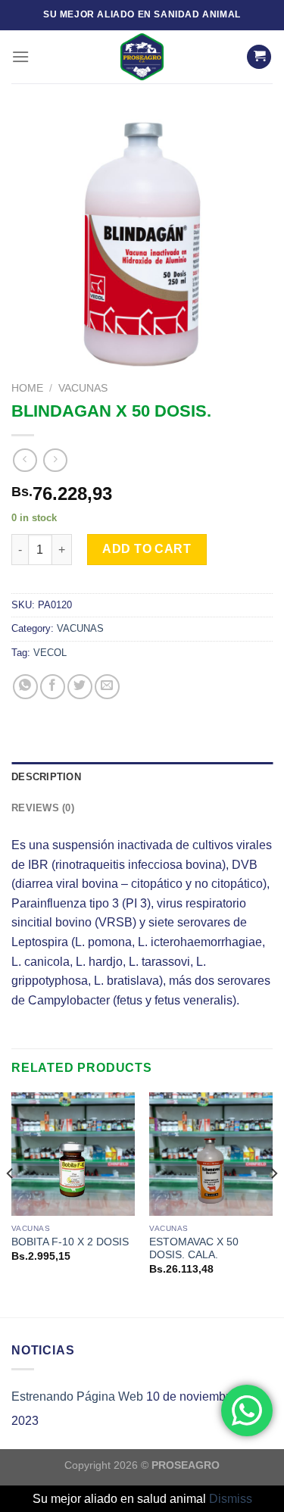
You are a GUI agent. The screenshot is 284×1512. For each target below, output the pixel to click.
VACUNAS (83, 388)
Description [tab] (46, 777)
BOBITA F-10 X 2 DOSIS (70, 1242)
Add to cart (146, 548)
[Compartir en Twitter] (79, 686)
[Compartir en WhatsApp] (25, 686)
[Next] (273, 1203)
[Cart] (259, 57)
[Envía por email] (107, 686)
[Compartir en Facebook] (52, 686)
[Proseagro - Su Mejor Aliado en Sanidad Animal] (142, 56)
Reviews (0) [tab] (42, 808)
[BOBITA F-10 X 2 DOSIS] (73, 1154)
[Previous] (10, 1203)
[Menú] (20, 56)
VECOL (50, 652)
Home (27, 388)
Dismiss (230, 1498)
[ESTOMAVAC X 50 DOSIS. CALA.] (211, 1154)
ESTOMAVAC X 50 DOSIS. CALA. (194, 1248)
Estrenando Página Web (77, 1396)
